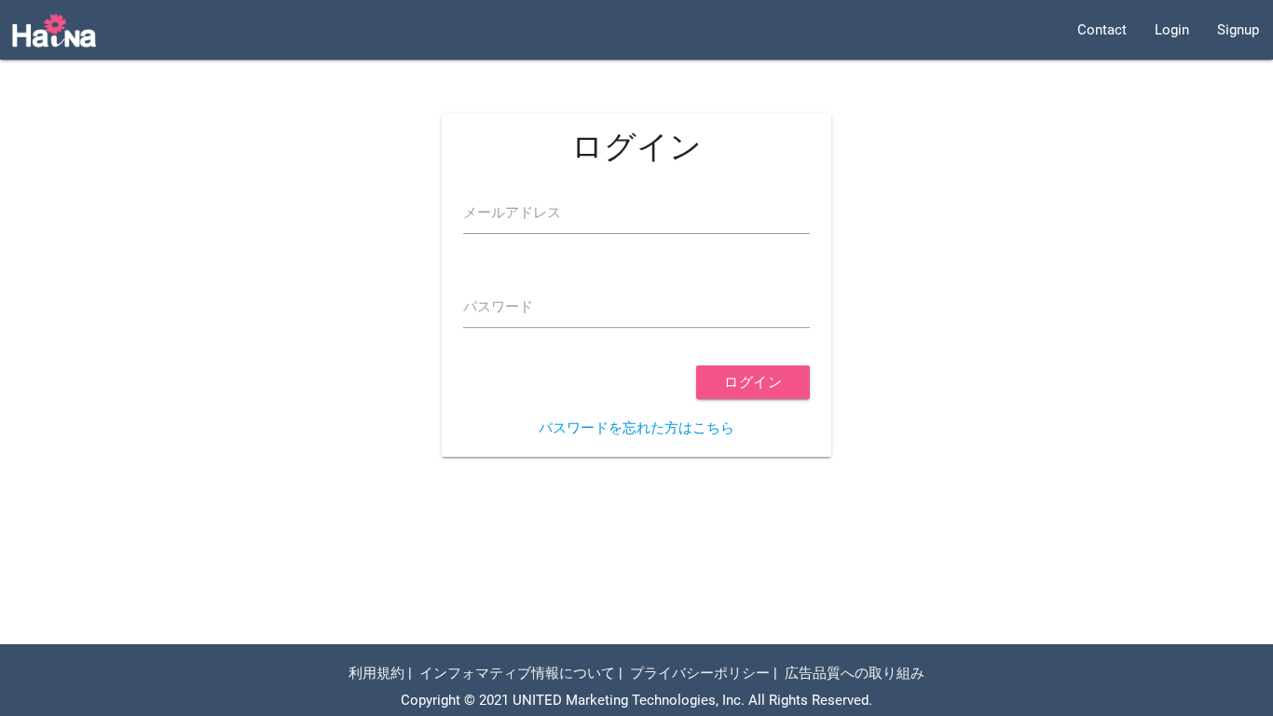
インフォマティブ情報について (517, 673)
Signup (1238, 29)
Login (1172, 29)
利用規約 (376, 673)
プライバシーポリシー (700, 673)
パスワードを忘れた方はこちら (636, 428)
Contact (1102, 29)
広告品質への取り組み (854, 673)
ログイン (753, 382)
